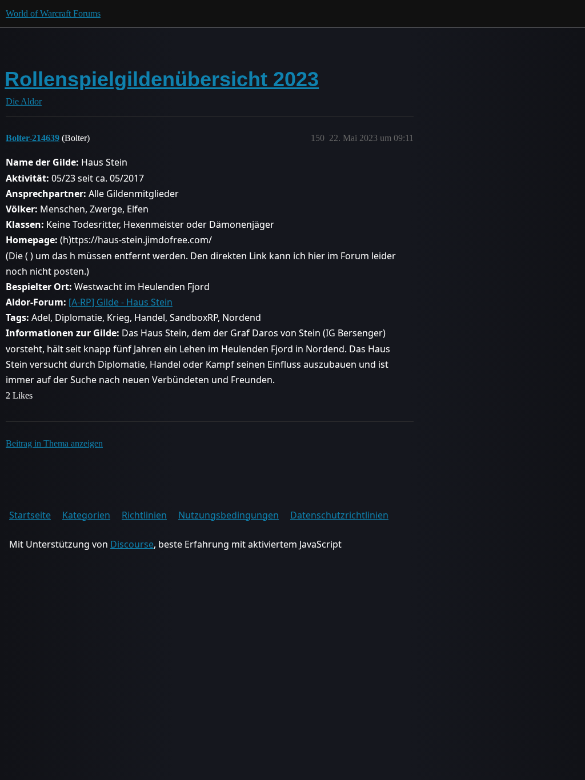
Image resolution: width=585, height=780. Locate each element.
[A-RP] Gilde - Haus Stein (121, 302)
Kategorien (86, 515)
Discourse (132, 544)
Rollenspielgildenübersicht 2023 (162, 79)
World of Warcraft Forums (53, 13)
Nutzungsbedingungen (228, 515)
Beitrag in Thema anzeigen (54, 443)
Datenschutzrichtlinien (339, 515)
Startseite (30, 515)
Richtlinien (144, 515)
